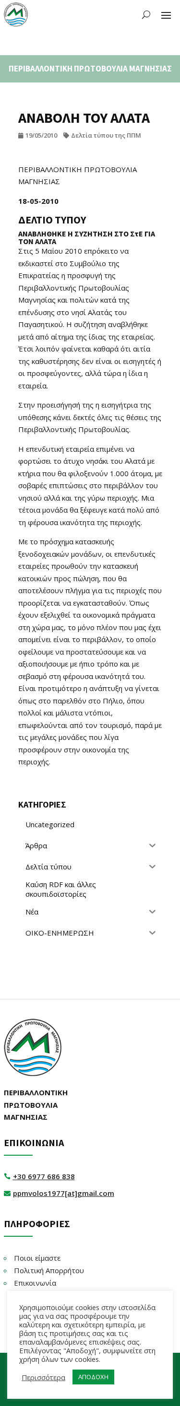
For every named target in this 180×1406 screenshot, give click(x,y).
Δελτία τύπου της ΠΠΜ (106, 135)
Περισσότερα (43, 1377)
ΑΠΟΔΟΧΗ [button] (93, 1376)
